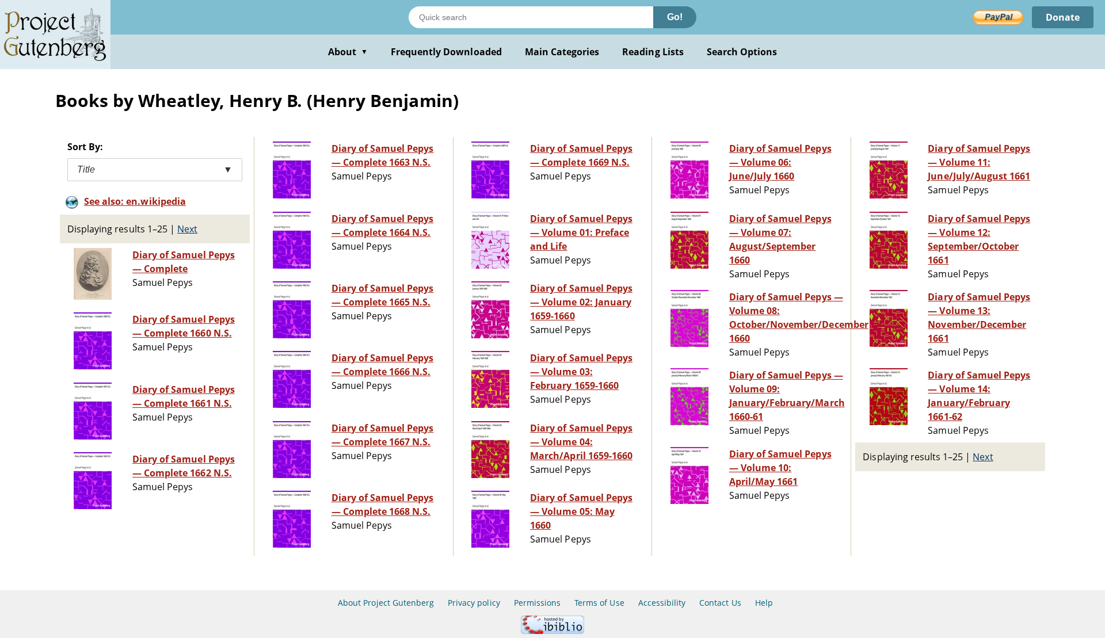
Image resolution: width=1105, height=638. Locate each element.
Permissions (537, 602)
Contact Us (720, 602)
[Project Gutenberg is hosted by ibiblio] (552, 630)
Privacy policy (474, 602)
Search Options (742, 51)
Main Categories (562, 51)
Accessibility (662, 602)
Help (764, 602)
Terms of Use (599, 602)
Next (187, 229)
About (348, 51)
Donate (1063, 17)
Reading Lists (653, 51)
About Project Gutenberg (386, 602)
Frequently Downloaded (446, 51)
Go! (675, 17)
